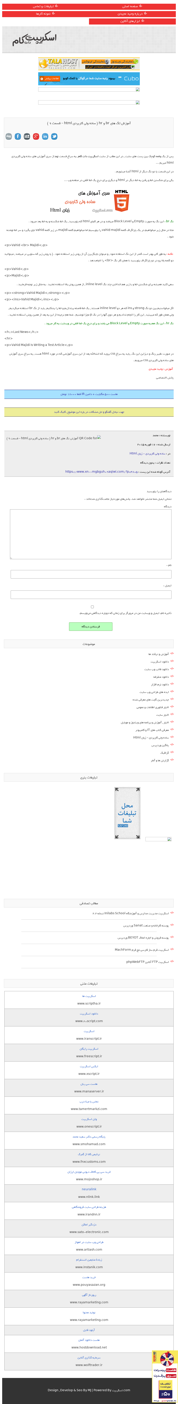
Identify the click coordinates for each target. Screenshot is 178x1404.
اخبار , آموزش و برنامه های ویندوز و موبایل (145, 722)
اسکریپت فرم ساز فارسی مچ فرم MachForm (142, 950)
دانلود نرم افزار (160, 684)
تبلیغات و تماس (43, 6)
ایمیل (167, 585)
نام (168, 565)
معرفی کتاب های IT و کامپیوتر (152, 730)
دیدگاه (167, 506)
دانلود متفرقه (161, 677)
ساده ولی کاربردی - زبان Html (147, 453)
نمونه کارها (43, 13)
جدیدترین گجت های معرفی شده (151, 699)
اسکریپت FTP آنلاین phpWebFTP (147, 962)
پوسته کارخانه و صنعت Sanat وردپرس (146, 925)
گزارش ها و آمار (160, 760)
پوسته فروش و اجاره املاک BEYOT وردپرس (143, 937)
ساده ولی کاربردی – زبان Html (151, 737)
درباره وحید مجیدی (130, 13)
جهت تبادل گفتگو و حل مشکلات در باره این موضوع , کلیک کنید (89, 412)
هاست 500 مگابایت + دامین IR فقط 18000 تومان (89, 394)
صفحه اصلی (130, 6)
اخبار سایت (162, 715)
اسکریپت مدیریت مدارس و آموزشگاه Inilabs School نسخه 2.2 (130, 913)
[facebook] (17, 136)
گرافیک (164, 753)
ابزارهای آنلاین (130, 21)
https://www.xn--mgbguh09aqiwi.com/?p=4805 (101, 472)
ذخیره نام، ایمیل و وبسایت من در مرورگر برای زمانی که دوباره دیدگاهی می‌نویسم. (125, 613)
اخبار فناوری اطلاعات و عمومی (153, 707)
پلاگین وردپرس (160, 745)
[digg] (8, 136)
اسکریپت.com (121, 1390)
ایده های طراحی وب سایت (154, 692)
